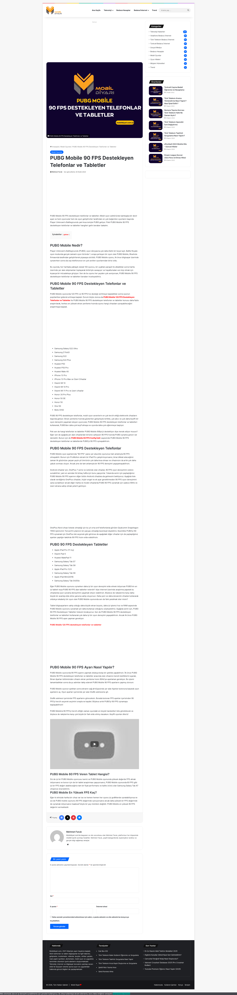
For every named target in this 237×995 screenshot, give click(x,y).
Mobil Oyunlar (65, 147)
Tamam (115, 994)
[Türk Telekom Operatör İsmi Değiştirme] (155, 125)
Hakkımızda (158, 985)
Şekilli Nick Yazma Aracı (107, 967)
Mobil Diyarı (75, 985)
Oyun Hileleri (155, 59)
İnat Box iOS (103, 951)
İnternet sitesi (101, 906)
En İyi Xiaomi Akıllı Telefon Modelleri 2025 (161, 951)
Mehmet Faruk (57, 172)
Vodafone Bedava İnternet (160, 36)
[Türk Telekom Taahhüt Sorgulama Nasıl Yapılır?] (155, 136)
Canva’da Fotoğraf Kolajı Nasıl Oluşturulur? (161, 959)
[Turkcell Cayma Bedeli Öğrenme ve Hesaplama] (155, 90)
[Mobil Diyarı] (54, 10)
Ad (52, 896)
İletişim (187, 985)
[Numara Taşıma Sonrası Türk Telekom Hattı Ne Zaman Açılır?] (155, 113)
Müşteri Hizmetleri (157, 63)
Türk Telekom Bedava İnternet (162, 40)
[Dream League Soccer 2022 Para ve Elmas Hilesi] (155, 158)
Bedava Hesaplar (123, 10)
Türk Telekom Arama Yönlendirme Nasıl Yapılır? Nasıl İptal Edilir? (175, 100)
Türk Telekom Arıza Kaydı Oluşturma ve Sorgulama (118, 963)
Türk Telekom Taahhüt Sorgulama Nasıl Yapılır (116, 959)
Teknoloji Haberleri (157, 32)
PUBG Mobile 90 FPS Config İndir (86, 438)
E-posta (54, 906)
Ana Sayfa (96, 10)
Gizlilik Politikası (124, 994)
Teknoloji (108, 10)
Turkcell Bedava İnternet (160, 44)
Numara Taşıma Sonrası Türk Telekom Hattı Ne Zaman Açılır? (174, 112)
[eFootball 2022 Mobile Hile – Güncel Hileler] (155, 147)
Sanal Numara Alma (106, 971)
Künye (180, 985)
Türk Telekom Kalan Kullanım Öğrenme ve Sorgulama (119, 955)
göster (66, 234)
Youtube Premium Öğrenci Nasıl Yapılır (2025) (163, 969)
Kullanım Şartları (170, 985)
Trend (154, 10)
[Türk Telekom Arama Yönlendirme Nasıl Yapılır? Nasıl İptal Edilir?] (155, 101)
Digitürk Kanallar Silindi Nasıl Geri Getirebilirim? (163, 955)
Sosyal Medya (156, 48)
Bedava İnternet (140, 10)
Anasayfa (55, 147)
